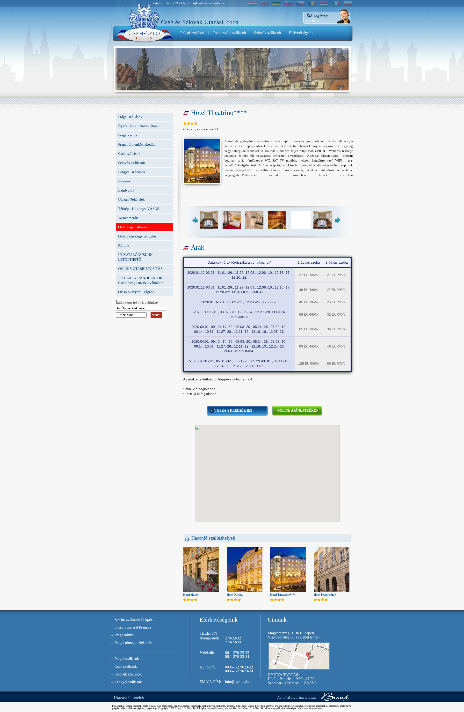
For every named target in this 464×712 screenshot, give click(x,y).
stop (345, 49)
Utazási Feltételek (131, 199)
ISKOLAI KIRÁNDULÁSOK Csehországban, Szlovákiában (140, 280)
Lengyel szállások (131, 172)
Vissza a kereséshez (233, 410)
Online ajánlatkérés (132, 227)
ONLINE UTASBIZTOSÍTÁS (140, 269)
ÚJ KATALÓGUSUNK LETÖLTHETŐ (135, 257)
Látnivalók (126, 190)
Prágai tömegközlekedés (136, 144)
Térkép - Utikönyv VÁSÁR (139, 209)
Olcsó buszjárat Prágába (136, 292)
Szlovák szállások (267, 33)
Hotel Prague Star (325, 594)
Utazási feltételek (129, 697)
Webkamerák (128, 218)
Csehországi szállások (229, 33)
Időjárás (124, 181)
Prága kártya (127, 135)
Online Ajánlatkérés (297, 410)
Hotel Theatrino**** (283, 594)
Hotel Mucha (235, 594)
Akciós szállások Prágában (135, 619)
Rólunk (123, 245)
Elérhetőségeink (301, 33)
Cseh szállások (129, 154)
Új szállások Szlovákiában (138, 126)
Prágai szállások (192, 33)
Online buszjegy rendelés (137, 236)
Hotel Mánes (191, 594)
